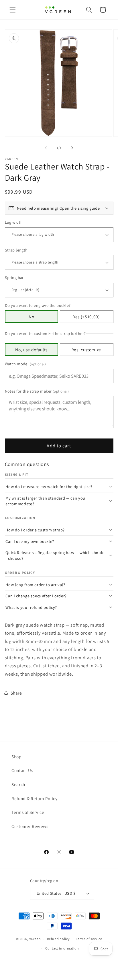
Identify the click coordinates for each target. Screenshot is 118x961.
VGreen (35, 939)
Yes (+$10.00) (86, 316)
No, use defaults (31, 349)
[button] (12, 10)
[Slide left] (46, 147)
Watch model (25, 364)
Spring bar (14, 277)
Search (18, 784)
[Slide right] (72, 147)
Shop (16, 756)
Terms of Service (27, 812)
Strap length (16, 250)
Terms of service (89, 939)
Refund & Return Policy (34, 798)
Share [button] (16, 693)
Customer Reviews (29, 826)
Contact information (62, 948)
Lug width (14, 222)
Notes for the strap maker (37, 391)
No (31, 316)
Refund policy (58, 939)
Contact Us (22, 770)
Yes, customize (86, 349)
